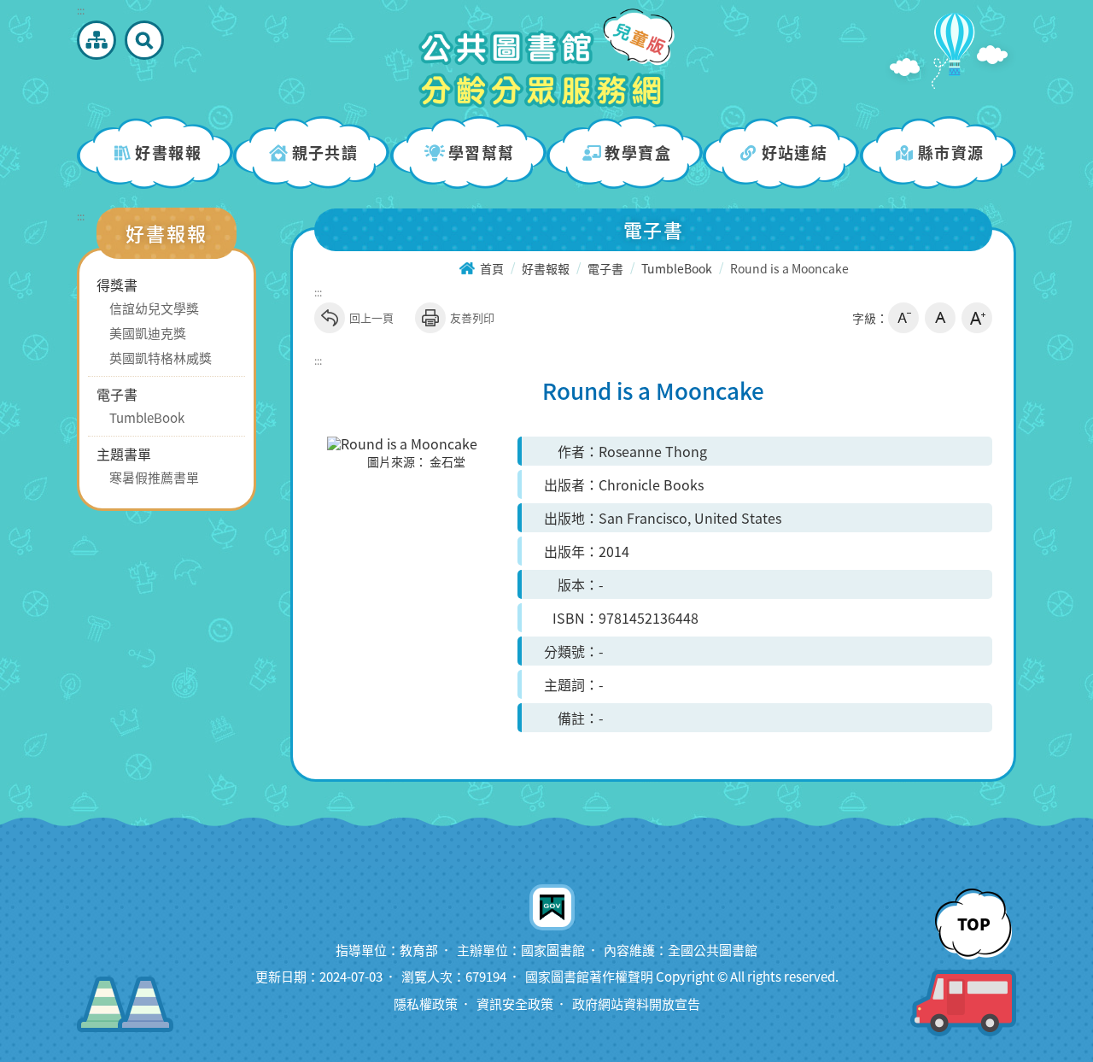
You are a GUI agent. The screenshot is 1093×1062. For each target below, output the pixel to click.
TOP (974, 924)
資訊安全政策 (514, 1004)
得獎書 (116, 284)
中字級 (940, 317)
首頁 (492, 269)
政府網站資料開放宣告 (636, 1004)
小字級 (903, 317)
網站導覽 (96, 40)
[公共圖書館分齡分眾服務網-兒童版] (546, 58)
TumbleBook (146, 417)
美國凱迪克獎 (147, 333)
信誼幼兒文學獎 (154, 308)
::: (81, 10)
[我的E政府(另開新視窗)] (552, 905)
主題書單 (123, 453)
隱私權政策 (426, 1004)
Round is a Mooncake (789, 269)
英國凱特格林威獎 (160, 358)
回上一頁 (371, 317)
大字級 (976, 317)
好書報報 (546, 269)
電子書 (116, 394)
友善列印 (472, 317)
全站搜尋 (144, 40)
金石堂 (447, 462)
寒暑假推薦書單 (154, 477)
